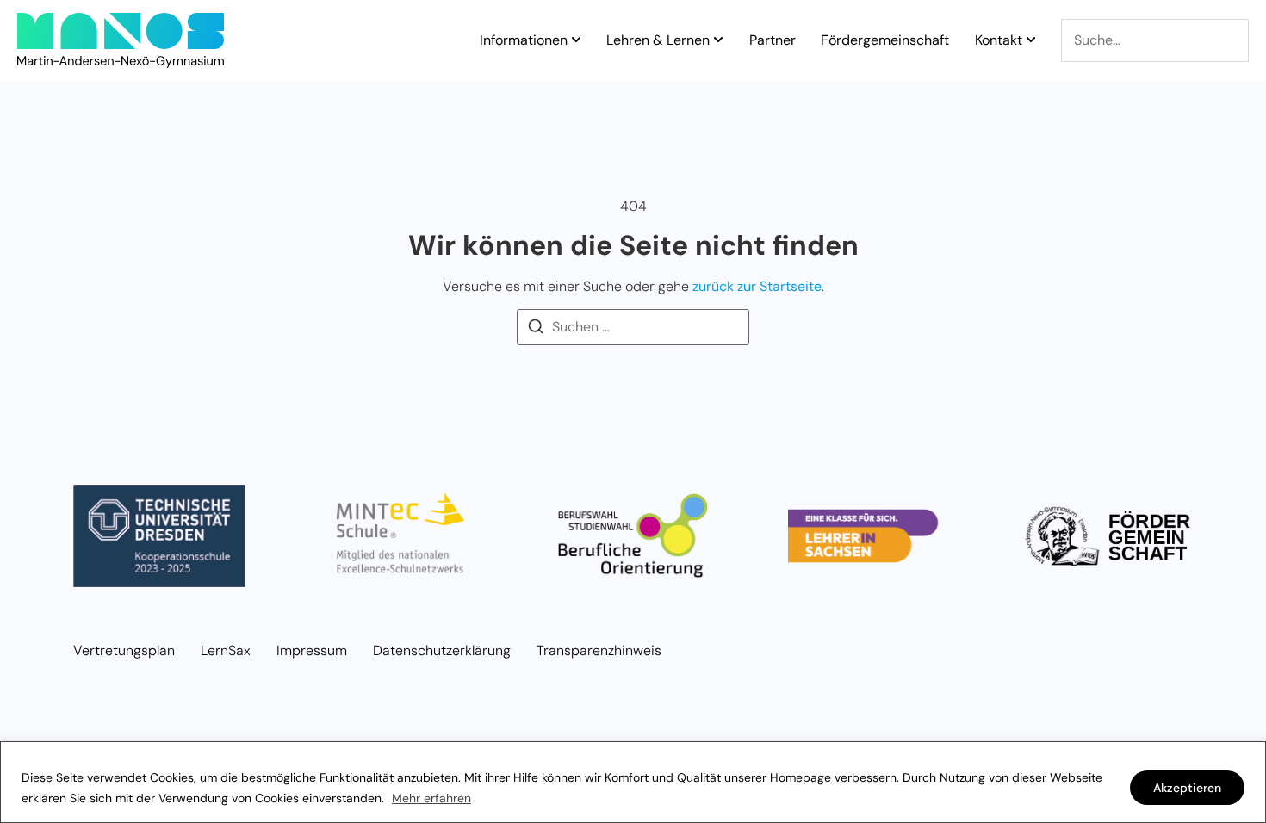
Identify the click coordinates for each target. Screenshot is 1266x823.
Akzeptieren (1187, 787)
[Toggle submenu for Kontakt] (1029, 40)
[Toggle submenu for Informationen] (574, 40)
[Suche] (1155, 40)
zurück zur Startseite (757, 286)
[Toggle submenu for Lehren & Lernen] (716, 40)
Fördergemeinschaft (885, 40)
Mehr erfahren (431, 798)
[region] (633, 782)
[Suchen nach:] (633, 327)
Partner (772, 40)
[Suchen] (535, 329)
